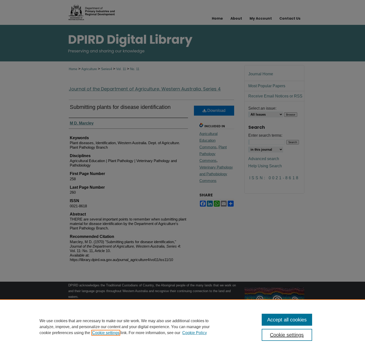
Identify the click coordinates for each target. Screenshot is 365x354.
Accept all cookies (287, 319)
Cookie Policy (194, 333)
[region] (182, 326)
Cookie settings (105, 333)
